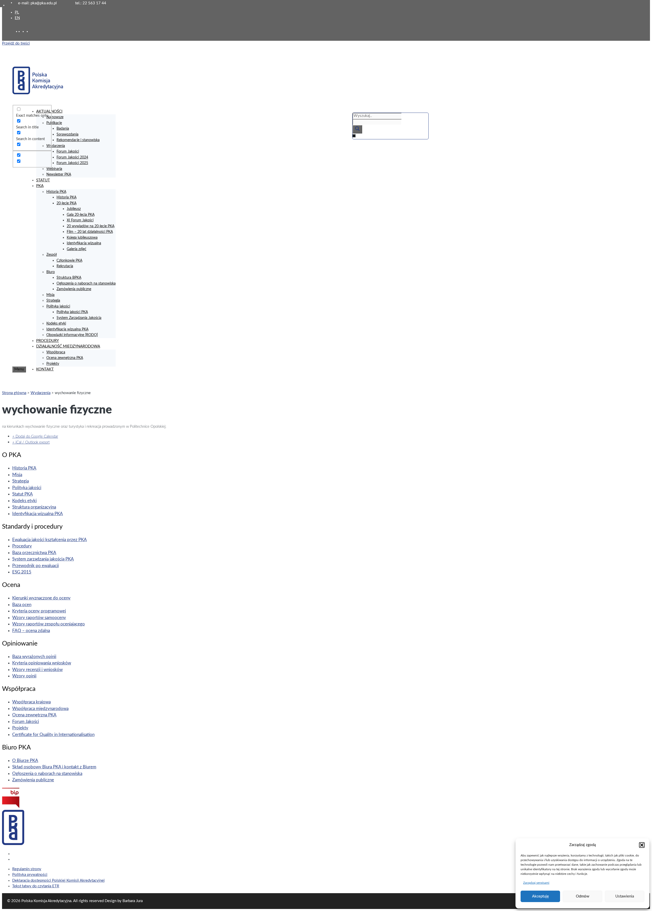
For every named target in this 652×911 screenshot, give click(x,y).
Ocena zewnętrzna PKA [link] (64, 358)
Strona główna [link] (14, 393)
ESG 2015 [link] (21, 572)
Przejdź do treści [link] (16, 43)
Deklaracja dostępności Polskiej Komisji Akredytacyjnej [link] (58, 880)
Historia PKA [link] (56, 192)
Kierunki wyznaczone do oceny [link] (41, 598)
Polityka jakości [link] (58, 306)
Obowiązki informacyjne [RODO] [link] (72, 335)
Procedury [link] (22, 546)
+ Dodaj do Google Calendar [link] (35, 436)
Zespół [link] (51, 255)
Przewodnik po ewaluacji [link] (35, 566)
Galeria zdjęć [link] (76, 249)
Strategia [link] (53, 300)
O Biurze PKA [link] (25, 760)
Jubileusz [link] (74, 209)
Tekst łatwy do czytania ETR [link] (35, 886)
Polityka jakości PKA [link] (72, 312)
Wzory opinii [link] (24, 676)
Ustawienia (624, 896)
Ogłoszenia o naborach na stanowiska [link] (86, 283)
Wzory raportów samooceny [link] (39, 617)
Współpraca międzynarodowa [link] (40, 708)
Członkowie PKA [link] (69, 260)
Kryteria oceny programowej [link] (39, 611)
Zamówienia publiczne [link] (74, 289)
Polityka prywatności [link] (29, 875)
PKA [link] (40, 186)
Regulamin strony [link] (26, 869)
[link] (24, 31)
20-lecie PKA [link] (66, 203)
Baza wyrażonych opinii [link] (34, 656)
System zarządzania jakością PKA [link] (43, 559)
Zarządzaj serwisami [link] (536, 882)
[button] (641, 845)
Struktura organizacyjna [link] (34, 507)
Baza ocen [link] (21, 604)
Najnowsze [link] (54, 117)
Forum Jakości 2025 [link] (72, 163)
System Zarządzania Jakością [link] (79, 318)
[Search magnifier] (357, 129)
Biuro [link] (50, 272)
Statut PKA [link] (22, 494)
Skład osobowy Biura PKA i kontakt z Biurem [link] (54, 767)
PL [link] (17, 12)
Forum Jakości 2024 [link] (72, 157)
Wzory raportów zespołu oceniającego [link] (48, 624)
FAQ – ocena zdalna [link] (31, 630)
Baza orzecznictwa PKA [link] (34, 553)
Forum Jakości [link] (68, 151)
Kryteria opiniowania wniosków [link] (41, 663)
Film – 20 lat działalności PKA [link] (90, 232)
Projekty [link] (52, 364)
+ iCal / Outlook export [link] (31, 442)
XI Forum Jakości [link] (80, 220)
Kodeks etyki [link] (56, 323)
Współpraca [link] (55, 352)
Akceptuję (540, 896)
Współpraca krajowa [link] (31, 702)
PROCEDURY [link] (47, 341)
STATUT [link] (43, 180)
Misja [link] (50, 295)
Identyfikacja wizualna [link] (84, 243)
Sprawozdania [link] (67, 134)
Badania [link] (63, 128)
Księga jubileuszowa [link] (82, 237)
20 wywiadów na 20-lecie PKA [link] (90, 226)
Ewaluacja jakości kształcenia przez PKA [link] (49, 540)
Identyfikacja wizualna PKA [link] (67, 329)
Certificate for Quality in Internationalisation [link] (53, 734)
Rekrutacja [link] (65, 266)
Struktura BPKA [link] (69, 277)
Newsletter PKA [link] (58, 174)
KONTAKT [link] (45, 369)
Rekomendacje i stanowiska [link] (78, 140)
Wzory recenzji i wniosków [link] (37, 669)
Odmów (582, 896)
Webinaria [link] (54, 169)
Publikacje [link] (54, 123)
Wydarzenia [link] (55, 146)
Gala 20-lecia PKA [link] (80, 215)
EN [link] (17, 18)
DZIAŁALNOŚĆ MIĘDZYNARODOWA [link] (68, 346)
